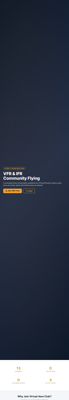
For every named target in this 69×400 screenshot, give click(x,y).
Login (30, 191)
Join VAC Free (13, 191)
